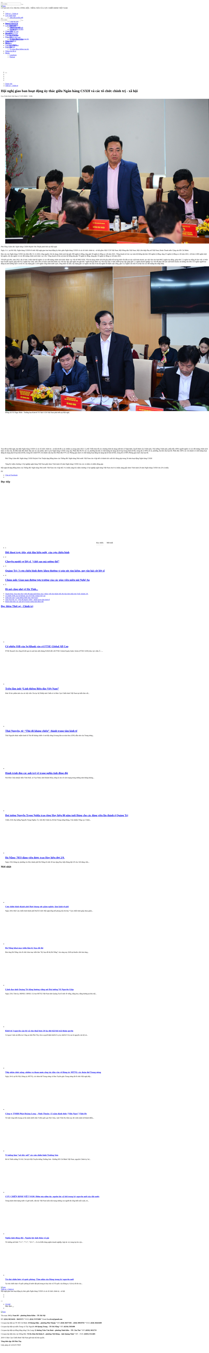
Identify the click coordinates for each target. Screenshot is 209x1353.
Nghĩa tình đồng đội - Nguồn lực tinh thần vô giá (27, 1238)
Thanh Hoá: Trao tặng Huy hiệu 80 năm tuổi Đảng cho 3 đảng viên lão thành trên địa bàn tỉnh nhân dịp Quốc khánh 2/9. (46, 594)
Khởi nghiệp (14, 35)
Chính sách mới (15, 37)
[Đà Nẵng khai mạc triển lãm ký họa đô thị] (21, 944)
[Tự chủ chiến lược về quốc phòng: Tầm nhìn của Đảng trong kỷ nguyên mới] (21, 1275)
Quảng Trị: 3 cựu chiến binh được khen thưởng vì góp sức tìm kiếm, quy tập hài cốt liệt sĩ (55, 570)
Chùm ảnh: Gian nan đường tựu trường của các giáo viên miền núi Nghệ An (47, 580)
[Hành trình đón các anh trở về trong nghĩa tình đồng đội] (21, 768)
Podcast (12, 47)
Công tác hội (14, 21)
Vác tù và (13, 30)
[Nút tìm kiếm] (22, 4)
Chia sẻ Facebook (11, 475)
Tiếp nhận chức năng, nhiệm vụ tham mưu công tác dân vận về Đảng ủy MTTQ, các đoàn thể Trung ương (53, 1072)
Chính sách (9, 31)
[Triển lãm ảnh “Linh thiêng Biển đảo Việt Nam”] (21, 684)
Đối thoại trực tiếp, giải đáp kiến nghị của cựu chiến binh (37, 552)
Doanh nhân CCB (11, 33)
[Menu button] (2, 2)
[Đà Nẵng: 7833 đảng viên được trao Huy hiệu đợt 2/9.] (21, 853)
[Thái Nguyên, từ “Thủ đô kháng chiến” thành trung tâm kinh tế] (21, 726)
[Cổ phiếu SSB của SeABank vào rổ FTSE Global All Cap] (21, 642)
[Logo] (3, 6)
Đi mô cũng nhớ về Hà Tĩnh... (21, 589)
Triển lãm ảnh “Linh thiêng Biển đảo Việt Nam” (21, 598)
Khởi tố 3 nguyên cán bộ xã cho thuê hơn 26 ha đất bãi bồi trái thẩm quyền (39, 1031)
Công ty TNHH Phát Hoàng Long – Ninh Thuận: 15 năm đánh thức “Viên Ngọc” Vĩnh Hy (46, 1113)
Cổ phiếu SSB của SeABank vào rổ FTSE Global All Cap (25, 596)
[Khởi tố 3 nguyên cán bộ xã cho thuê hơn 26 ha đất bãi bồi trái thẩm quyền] (21, 1027)
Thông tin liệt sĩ (10, 51)
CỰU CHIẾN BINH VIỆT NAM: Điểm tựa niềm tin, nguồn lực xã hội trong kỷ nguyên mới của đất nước (52, 1196)
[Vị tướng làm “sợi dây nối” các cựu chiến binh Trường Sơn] (21, 1151)
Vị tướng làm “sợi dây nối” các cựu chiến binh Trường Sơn (31, 1155)
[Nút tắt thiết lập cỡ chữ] (6, 72)
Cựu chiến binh (10, 16)
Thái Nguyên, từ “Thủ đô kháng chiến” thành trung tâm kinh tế (27, 600)
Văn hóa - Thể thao (12, 45)
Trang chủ (8, 84)
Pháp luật (8, 47)
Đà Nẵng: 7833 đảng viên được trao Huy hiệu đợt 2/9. (35, 857)
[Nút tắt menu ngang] (13, 1306)
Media (7, 53)
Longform (13, 55)
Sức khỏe (8, 43)
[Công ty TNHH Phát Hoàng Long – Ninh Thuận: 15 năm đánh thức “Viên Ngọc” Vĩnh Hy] (21, 1109)
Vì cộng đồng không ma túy (19, 49)
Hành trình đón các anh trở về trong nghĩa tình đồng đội (24, 602)
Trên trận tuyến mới (16, 17)
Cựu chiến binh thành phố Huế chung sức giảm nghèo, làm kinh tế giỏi (37, 906)
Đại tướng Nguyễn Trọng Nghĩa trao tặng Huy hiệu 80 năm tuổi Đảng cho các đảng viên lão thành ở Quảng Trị (66, 815)
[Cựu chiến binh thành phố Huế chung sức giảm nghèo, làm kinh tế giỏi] (21, 902)
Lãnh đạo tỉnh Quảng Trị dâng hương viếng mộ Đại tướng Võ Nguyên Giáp (39, 989)
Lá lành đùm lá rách (16, 29)
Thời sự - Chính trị (11, 14)
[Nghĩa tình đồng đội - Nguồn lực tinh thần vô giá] (21, 1234)
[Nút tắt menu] (2, 18)
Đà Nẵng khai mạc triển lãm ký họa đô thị (24, 948)
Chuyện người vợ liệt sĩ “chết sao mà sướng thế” (32, 561)
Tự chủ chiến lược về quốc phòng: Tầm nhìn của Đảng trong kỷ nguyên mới (39, 1279)
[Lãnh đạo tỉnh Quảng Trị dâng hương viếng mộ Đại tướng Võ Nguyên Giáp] (21, 985)
